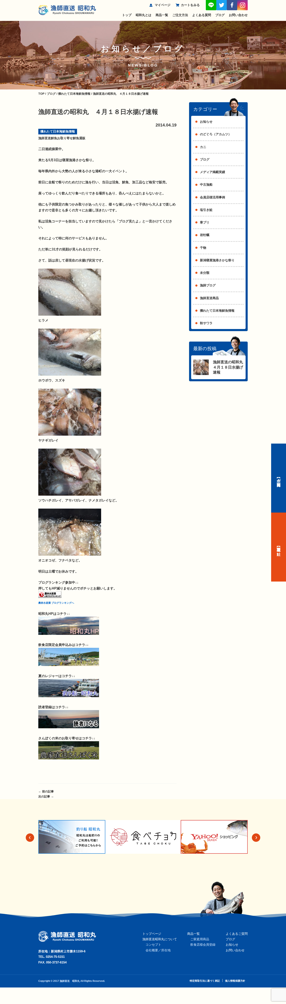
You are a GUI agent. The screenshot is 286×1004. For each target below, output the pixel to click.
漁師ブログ (208, 285)
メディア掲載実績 (212, 172)
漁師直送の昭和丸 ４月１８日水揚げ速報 (230, 367)
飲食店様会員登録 (202, 944)
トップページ (151, 933)
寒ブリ (204, 222)
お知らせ (206, 121)
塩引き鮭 (206, 210)
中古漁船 (206, 184)
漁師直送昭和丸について (159, 939)
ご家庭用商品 (199, 939)
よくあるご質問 (237, 933)
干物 (203, 247)
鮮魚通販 (79, 138)
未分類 (204, 272)
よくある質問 (201, 15)
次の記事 (46, 796)
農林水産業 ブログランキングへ (56, 602)
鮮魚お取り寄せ (62, 138)
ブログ (220, 15)
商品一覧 (162, 15)
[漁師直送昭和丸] (68, 633)
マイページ (162, 5)
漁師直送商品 (209, 298)
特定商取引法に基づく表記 (205, 980)
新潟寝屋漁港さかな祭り (217, 260)
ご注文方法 (180, 15)
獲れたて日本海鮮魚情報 (57, 131)
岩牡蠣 (204, 235)
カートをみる (190, 5)
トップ (126, 15)
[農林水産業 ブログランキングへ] (49, 596)
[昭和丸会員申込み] (68, 665)
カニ (203, 147)
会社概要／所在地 (158, 950)
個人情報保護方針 (235, 980)
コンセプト (153, 944)
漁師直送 (44, 138)
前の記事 (46, 791)
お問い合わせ (238, 15)
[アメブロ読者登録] (68, 727)
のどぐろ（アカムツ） (215, 134)
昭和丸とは (143, 15)
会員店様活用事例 (212, 197)
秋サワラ (206, 323)
